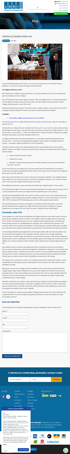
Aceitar (33, 449)
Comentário (6, 331)
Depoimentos (30, 394)
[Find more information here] (16, 429)
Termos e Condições (32, 400)
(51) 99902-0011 (64, 1)
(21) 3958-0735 (64, 10)
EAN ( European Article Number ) (41, 122)
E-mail (4, 318)
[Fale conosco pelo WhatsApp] (65, 450)
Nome (4, 311)
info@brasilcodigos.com (62, 3)
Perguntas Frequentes (19, 394)
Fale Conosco (30, 397)
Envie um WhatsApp (62, 13)
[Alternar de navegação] (37, 7)
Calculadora (17, 403)
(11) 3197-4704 (64, 8)
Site (3, 324)
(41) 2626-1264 (64, 5)
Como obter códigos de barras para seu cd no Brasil (26, 118)
